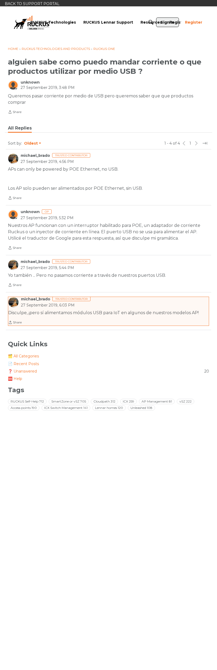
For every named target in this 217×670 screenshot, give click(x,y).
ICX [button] (128, 401)
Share (14, 112)
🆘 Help (15, 378)
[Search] (151, 22)
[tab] (20, 128)
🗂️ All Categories (23, 356)
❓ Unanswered (108, 371)
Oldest (31, 143)
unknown (30, 82)
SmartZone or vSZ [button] (68, 401)
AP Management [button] (157, 401)
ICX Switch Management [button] (66, 408)
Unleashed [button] (141, 408)
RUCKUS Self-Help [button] (27, 401)
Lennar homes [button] (109, 408)
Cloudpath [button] (104, 401)
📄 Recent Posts (23, 363)
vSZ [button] (185, 401)
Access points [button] (24, 408)
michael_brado (35, 155)
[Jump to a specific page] (205, 143)
